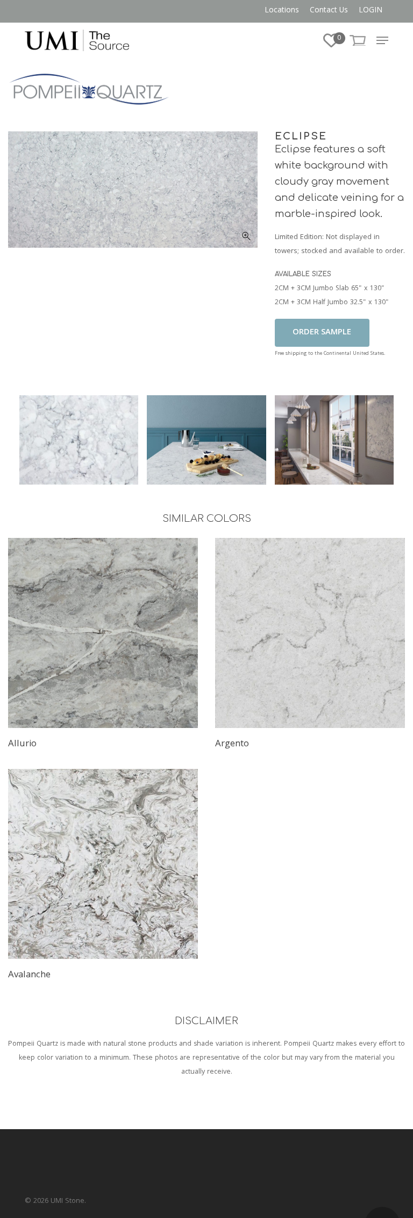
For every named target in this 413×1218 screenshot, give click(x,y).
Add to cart (322, 333)
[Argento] (310, 633)
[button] (382, 40)
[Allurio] (103, 633)
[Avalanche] (103, 864)
